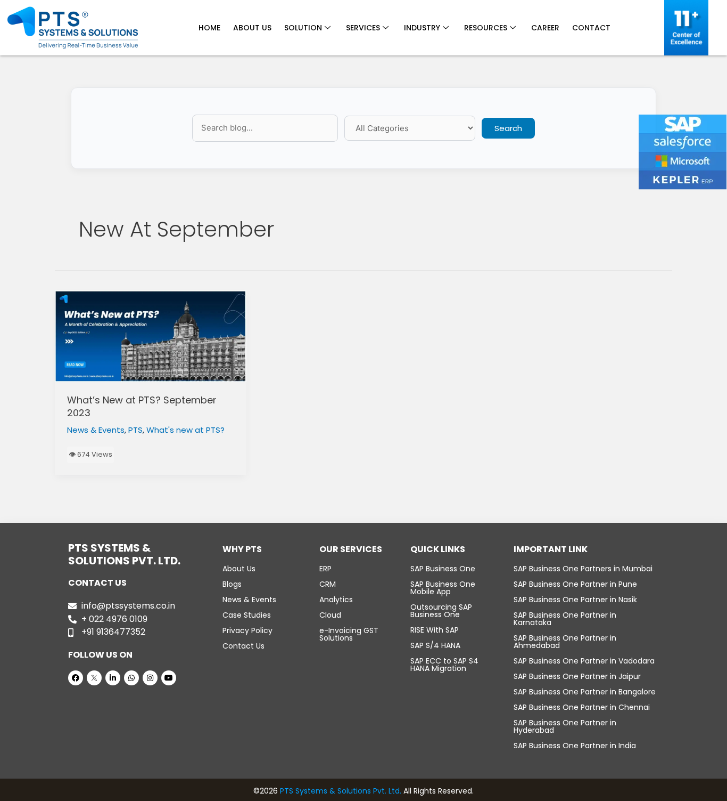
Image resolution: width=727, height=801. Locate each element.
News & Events (96, 429)
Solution (303, 27)
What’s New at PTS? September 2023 (142, 406)
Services (363, 27)
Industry (422, 27)
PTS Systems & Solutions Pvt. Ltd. (340, 791)
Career (545, 27)
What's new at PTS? (185, 429)
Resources (485, 27)
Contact (591, 27)
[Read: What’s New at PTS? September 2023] (150, 336)
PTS (135, 429)
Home (209, 27)
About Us (252, 27)
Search (508, 128)
